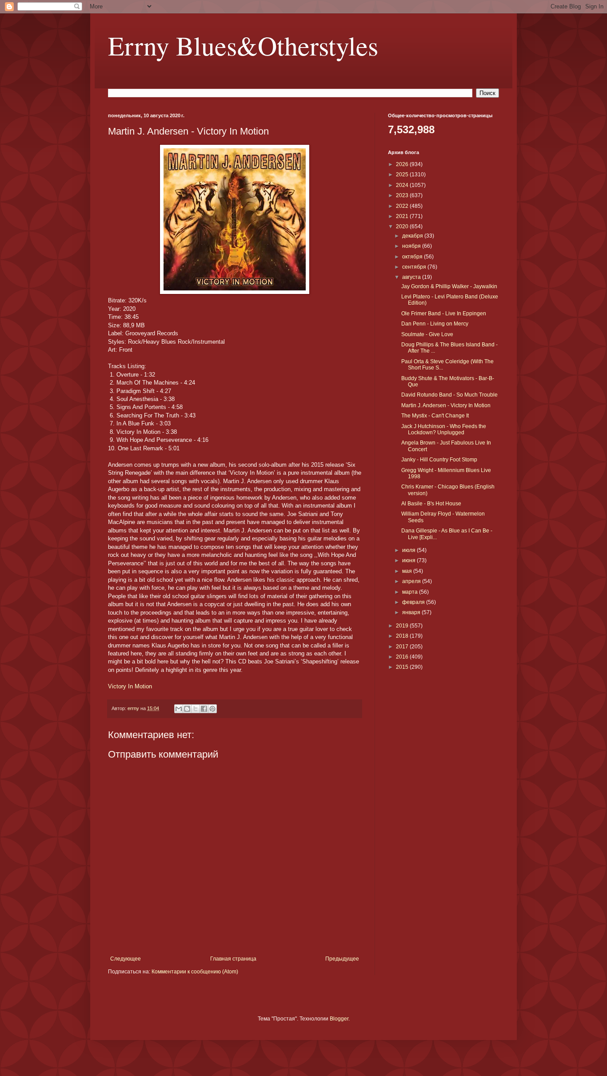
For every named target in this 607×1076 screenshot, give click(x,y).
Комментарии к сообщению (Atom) (195, 972)
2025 (403, 174)
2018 (403, 636)
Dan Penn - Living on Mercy (434, 324)
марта (410, 592)
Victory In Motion (130, 686)
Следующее (125, 959)
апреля (412, 581)
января (412, 612)
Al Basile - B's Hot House (431, 503)
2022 (403, 206)
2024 (403, 185)
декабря (413, 236)
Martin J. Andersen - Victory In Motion (446, 405)
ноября (412, 246)
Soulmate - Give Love (427, 334)
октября (413, 257)
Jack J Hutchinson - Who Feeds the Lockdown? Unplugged (443, 429)
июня (409, 560)
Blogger (339, 1019)
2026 (403, 164)
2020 (403, 226)
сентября (414, 267)
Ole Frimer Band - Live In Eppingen (443, 313)
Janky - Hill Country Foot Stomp (439, 460)
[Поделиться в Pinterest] (212, 708)
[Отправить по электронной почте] (178, 708)
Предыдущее (342, 959)
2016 (403, 657)
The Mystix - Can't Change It (435, 416)
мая (407, 571)
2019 (403, 626)
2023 (403, 195)
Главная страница (233, 959)
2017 (403, 646)
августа (412, 277)
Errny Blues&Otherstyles (243, 45)
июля (409, 550)
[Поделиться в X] (195, 708)
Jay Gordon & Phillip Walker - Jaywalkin (449, 286)
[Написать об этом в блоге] (187, 708)
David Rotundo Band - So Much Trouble (449, 395)
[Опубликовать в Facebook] (204, 708)
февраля (414, 602)
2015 (403, 667)
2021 (403, 216)
